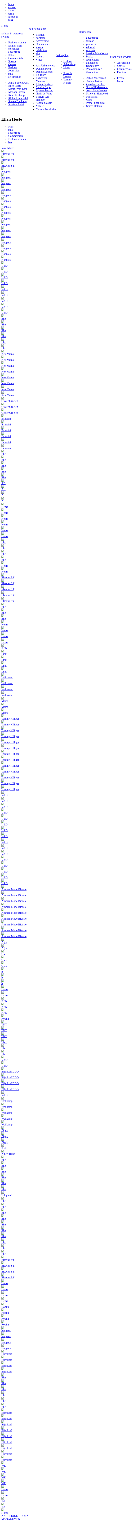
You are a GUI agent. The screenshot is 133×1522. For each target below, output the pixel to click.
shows (39, 47)
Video (39, 59)
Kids (11, 54)
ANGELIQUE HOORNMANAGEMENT (15, 1517)
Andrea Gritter (94, 81)
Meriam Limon (16, 91)
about (11, 10)
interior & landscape (97, 53)
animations (92, 62)
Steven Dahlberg (17, 101)
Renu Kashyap (16, 95)
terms (11, 13)
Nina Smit (91, 96)
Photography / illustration (94, 70)
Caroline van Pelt (95, 84)
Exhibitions (92, 59)
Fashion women (17, 42)
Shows (12, 61)
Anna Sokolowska (18, 82)
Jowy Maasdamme (96, 90)
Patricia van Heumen (42, 98)
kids (38, 53)
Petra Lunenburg (95, 102)
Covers (12, 64)
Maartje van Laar (17, 88)
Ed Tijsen (41, 74)
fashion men (15, 45)
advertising (14, 51)
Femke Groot (121, 79)
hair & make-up (37, 28)
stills (10, 73)
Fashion (40, 34)
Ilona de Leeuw (67, 75)
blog (10, 19)
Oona (89, 99)
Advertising (42, 40)
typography (92, 65)
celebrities (13, 48)
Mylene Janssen (44, 90)
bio (10, 142)
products (91, 44)
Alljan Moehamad (96, 77)
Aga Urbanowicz (45, 65)
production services (120, 56)
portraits (40, 37)
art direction (14, 76)
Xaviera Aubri (16, 104)
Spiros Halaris (94, 106)
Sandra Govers (44, 102)
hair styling (62, 55)
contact (12, 7)
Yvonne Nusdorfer (46, 109)
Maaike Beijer (43, 87)
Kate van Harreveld (97, 93)
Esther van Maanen (41, 79)
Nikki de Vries (44, 93)
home (11, 4)
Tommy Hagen (67, 81)
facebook (13, 16)
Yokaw (40, 106)
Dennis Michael (44, 71)
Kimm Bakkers (44, 84)
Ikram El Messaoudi (97, 87)
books (89, 56)
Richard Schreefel (18, 98)
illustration (85, 31)
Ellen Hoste (14, 85)
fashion (90, 40)
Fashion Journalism (14, 69)
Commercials (15, 58)
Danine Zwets (43, 68)
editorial (90, 47)
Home (4, 25)
